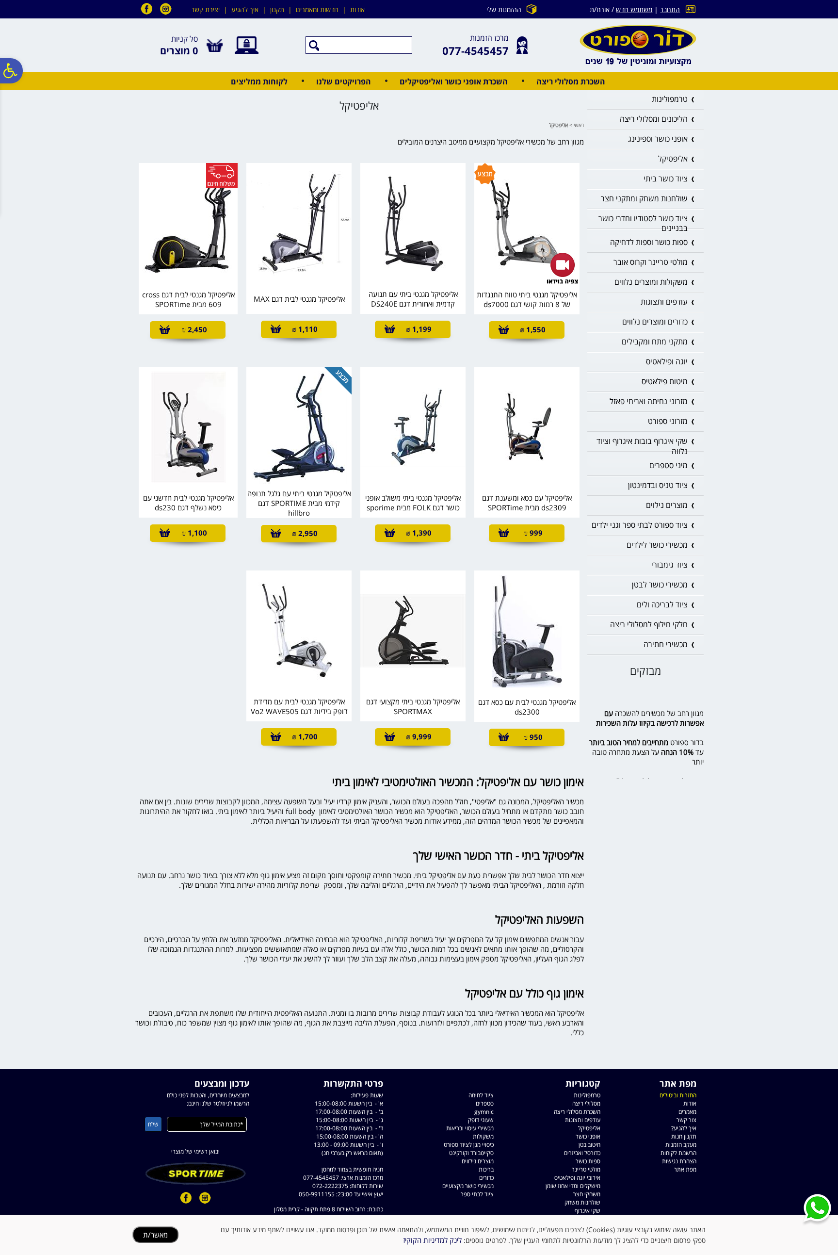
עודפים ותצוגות (664, 301)
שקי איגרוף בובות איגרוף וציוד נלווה (642, 446)
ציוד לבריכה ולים (662, 604)
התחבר (670, 9)
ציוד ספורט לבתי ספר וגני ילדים (640, 525)
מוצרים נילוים (667, 505)
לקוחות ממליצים (259, 81)
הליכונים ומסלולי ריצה (654, 119)
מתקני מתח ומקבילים (655, 341)
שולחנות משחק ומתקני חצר (644, 198)
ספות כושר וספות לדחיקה (649, 242)
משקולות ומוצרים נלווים (651, 282)
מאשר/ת (155, 1234)
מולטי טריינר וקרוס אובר (650, 262)
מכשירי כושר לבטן (660, 584)
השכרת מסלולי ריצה (570, 81)
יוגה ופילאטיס (667, 361)
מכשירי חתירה (666, 644)
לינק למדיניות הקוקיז (432, 1240)
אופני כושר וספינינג (658, 138)
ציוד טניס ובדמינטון (658, 485)
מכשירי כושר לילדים (657, 544)
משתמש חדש (634, 9)
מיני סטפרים (668, 465)
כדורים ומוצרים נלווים (655, 321)
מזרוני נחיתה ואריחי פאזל (649, 401)
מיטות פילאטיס (665, 381)
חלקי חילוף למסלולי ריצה (649, 624)
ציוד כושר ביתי (666, 178)
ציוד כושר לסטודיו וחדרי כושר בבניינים (643, 223)
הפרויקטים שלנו (343, 81)
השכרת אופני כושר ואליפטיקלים (454, 81)
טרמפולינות (670, 99)
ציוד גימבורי (669, 564)
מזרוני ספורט (668, 421)
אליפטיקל (673, 158)
